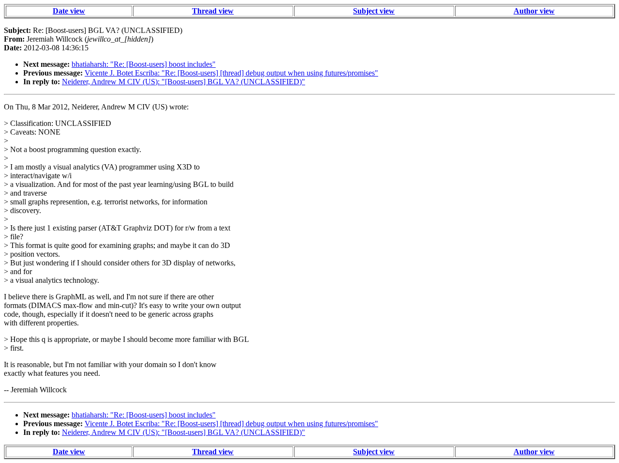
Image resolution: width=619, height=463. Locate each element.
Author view (534, 11)
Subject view (374, 11)
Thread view (213, 11)
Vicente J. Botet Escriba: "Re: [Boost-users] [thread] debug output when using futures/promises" (231, 73)
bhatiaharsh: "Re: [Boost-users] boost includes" (144, 64)
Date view (69, 11)
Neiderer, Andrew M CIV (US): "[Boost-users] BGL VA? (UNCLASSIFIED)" (183, 81)
